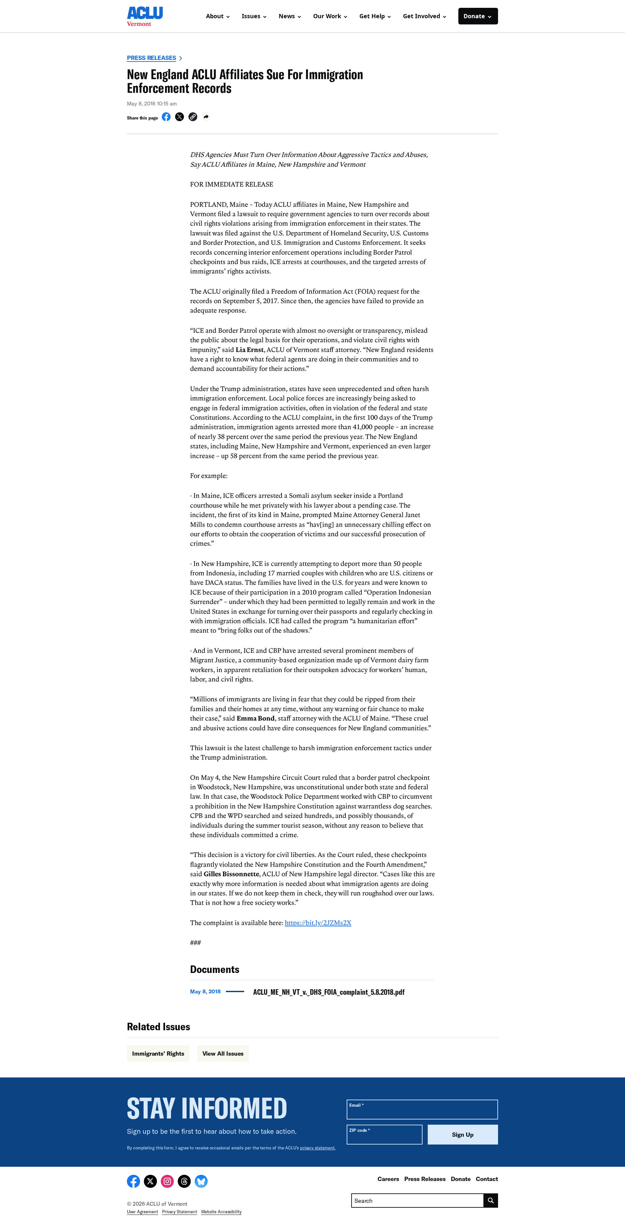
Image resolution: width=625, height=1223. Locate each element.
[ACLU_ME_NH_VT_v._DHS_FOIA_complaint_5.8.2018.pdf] (312, 994)
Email (356, 1105)
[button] (192, 117)
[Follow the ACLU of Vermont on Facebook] (133, 1182)
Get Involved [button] (421, 16)
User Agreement (142, 1211)
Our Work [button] (327, 16)
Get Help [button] (372, 16)
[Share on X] (179, 119)
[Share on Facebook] (166, 119)
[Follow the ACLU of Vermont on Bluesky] (201, 1182)
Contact (487, 1178)
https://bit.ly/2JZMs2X (318, 922)
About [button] (215, 16)
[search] (491, 1200)
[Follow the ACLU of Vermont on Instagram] (167, 1182)
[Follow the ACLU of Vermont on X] (150, 1182)
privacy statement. (318, 1147)
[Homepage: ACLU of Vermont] (150, 16)
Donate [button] (474, 16)
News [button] (287, 16)
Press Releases (151, 57)
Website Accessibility (221, 1211)
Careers (388, 1178)
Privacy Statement (179, 1211)
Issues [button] (251, 16)
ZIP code (359, 1130)
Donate (461, 1178)
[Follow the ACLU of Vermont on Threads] (184, 1182)
